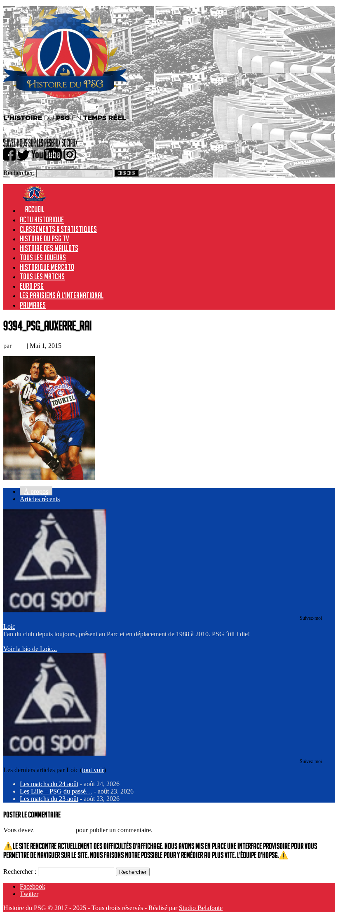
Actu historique (42, 219)
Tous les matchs (42, 276)
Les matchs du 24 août (49, 783)
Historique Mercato (47, 266)
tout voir (93, 769)
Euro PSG (32, 285)
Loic (19, 345)
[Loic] (54, 610)
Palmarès (33, 304)
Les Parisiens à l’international (61, 295)
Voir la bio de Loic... (30, 648)
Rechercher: (19, 172)
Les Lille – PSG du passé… (56, 791)
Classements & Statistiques (58, 228)
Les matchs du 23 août (49, 798)
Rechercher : (19, 871)
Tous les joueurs (43, 257)
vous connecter (54, 829)
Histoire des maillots (49, 247)
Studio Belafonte (201, 907)
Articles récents (40, 498)
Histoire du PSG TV (44, 238)
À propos (36, 491)
